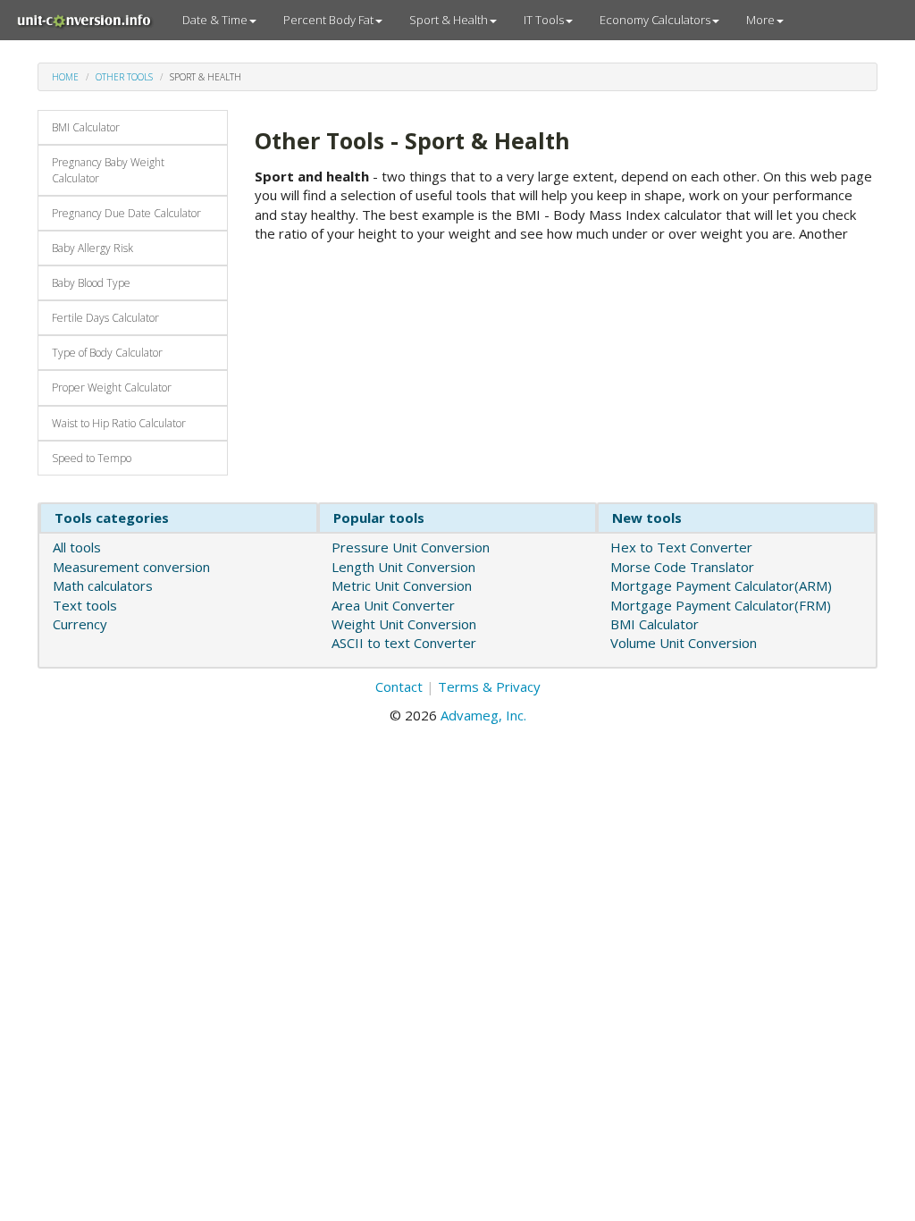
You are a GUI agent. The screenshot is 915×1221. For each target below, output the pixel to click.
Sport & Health (448, 20)
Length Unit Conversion (403, 567)
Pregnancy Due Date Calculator (126, 213)
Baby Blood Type (91, 283)
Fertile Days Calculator (105, 317)
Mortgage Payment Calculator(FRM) (720, 605)
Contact (399, 686)
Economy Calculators (655, 20)
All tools (77, 547)
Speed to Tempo (91, 458)
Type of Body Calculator (107, 352)
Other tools (124, 77)
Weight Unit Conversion (404, 624)
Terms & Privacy (489, 686)
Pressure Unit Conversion (411, 547)
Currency (80, 624)
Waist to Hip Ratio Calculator (119, 423)
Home (65, 77)
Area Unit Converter (393, 605)
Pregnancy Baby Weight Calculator (108, 170)
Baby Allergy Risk (92, 248)
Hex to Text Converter (681, 547)
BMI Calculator (86, 127)
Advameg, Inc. (483, 715)
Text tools (85, 605)
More (760, 20)
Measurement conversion (131, 567)
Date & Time (215, 20)
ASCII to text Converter (404, 643)
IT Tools (544, 20)
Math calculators (103, 585)
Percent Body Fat (328, 20)
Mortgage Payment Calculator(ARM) (721, 585)
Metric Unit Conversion (402, 585)
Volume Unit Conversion (683, 643)
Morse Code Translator (682, 567)
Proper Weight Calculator (112, 387)
